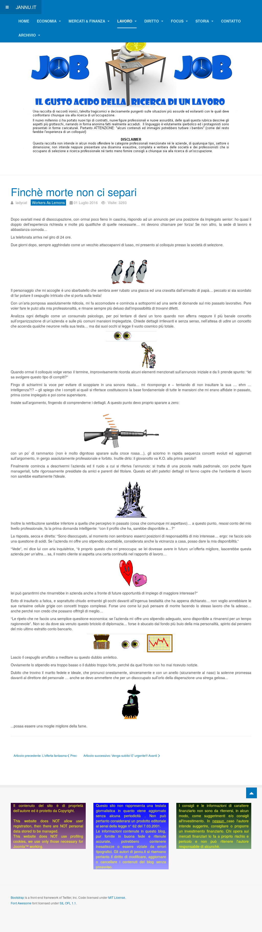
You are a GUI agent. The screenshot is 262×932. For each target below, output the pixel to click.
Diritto (152, 21)
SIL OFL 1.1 (68, 903)
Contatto (231, 21)
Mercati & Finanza (87, 21)
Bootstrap (17, 897)
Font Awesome (21, 903)
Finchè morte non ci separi (74, 191)
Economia (47, 21)
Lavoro (125, 21)
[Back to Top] (251, 793)
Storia (202, 21)
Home (23, 21)
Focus (177, 21)
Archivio (27, 35)
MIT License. (117, 897)
